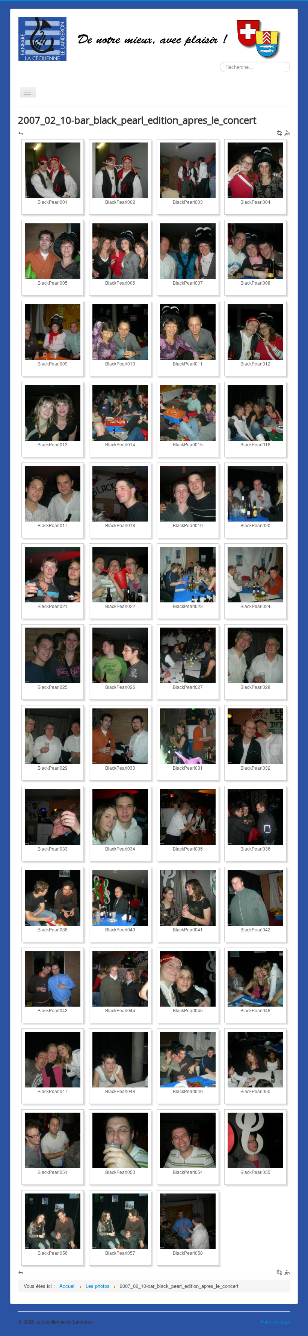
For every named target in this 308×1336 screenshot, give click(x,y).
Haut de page (275, 1321)
